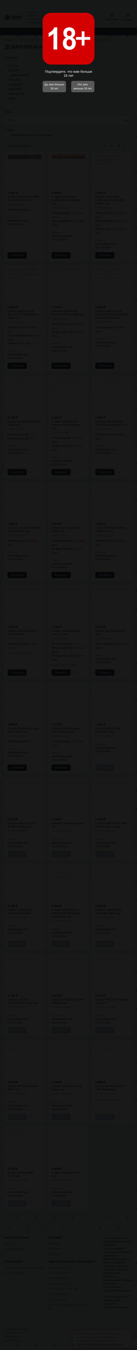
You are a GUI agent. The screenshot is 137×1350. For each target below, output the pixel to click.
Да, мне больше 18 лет (54, 86)
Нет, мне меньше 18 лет (83, 86)
